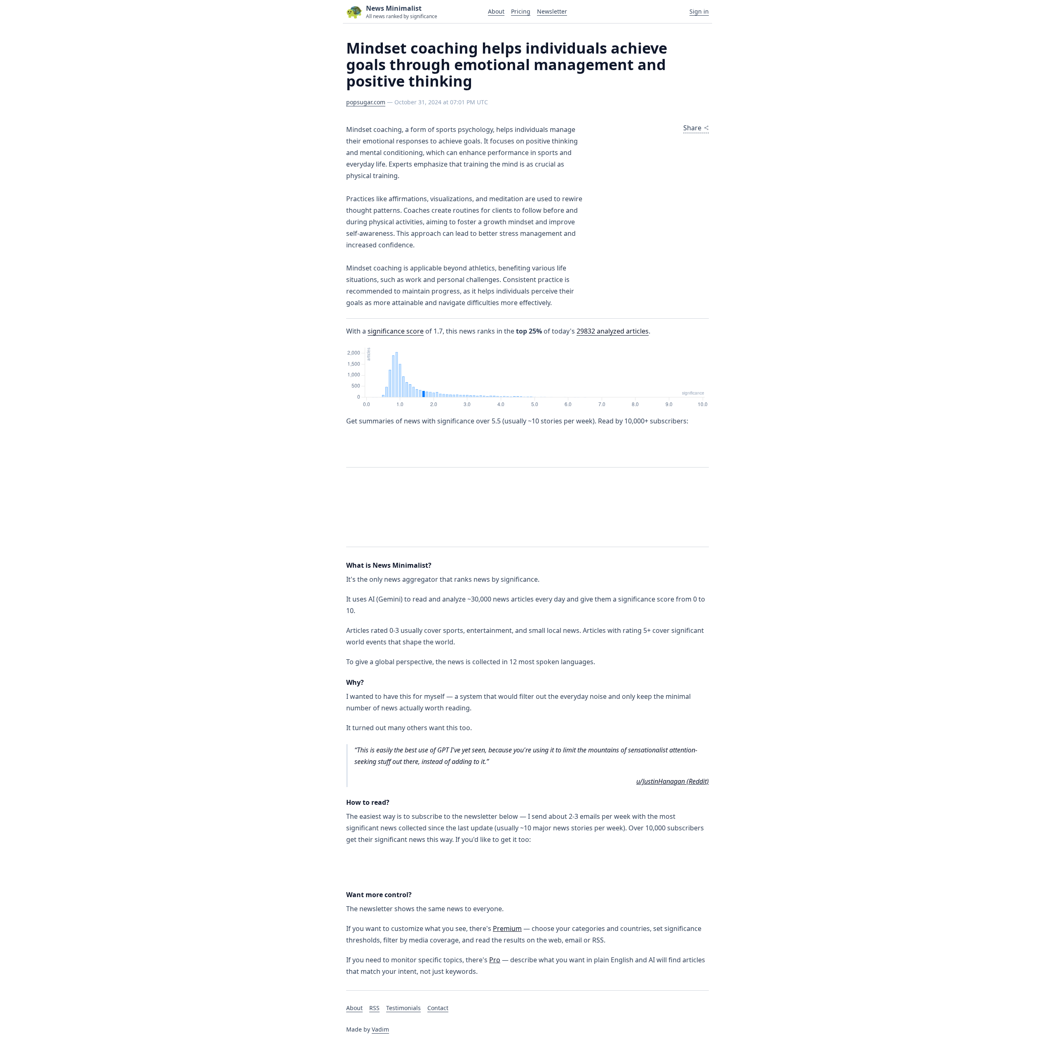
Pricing (520, 11)
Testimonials (403, 1008)
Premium (507, 928)
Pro (494, 959)
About (496, 11)
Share (692, 127)
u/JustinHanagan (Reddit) (672, 781)
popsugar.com (365, 102)
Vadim (380, 1029)
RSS (374, 1008)
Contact (437, 1008)
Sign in (699, 11)
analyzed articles (613, 331)
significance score (396, 331)
